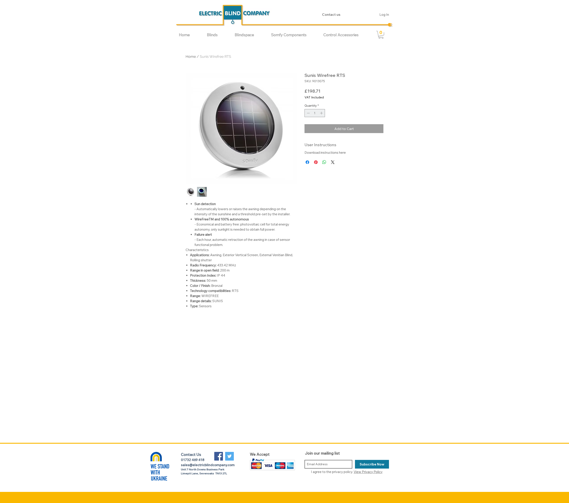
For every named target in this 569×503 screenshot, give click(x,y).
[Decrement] (308, 113)
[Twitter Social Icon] (229, 456)
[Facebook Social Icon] (218, 456)
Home (191, 56)
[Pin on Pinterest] (316, 162)
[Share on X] (332, 162)
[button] (217, 34)
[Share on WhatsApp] (324, 162)
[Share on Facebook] (307, 162)
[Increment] (322, 113)
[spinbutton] (315, 113)
